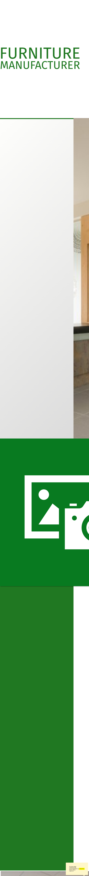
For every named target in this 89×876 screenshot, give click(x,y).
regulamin (71, 871)
